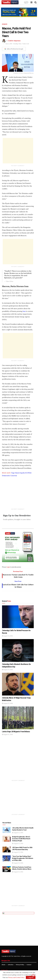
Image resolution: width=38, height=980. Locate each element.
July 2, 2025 (9, 44)
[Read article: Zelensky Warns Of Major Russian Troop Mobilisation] (18, 684)
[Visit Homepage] (10, 2)
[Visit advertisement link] (19, 12)
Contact (29, 964)
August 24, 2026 (8, 636)
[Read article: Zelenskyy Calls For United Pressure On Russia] (18, 616)
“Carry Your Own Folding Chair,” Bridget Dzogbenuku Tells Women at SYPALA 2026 (22, 858)
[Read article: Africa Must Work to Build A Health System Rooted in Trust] (7, 830)
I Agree (30, 977)
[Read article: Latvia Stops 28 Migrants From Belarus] (18, 717)
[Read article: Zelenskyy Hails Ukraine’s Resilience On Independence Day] (18, 650)
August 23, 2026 (8, 703)
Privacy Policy (20, 964)
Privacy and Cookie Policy (16, 977)
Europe (4, 24)
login (8, 567)
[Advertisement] (18, 150)
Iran (24, 311)
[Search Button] (35, 2)
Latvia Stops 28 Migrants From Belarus (16, 731)
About (3, 964)
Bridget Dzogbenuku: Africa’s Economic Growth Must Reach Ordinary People (21, 839)
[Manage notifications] (33, 975)
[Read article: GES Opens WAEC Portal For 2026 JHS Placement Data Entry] (7, 849)
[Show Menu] (31, 2)
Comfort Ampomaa (14, 41)
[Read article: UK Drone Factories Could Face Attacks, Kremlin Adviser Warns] (7, 869)
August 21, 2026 (8, 734)
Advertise (10, 964)
